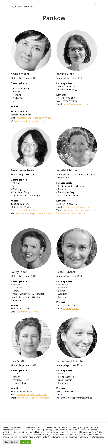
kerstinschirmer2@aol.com (76, 207)
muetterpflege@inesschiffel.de (32, 394)
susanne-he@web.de (27, 210)
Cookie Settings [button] (11, 442)
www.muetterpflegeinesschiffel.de (32, 397)
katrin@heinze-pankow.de (75, 104)
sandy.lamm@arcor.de (27, 311)
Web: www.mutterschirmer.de (70, 213)
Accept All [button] (25, 442)
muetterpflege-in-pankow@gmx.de (34, 117)
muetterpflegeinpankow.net (30, 121)
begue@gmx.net (71, 308)
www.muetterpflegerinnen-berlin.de (33, 213)
